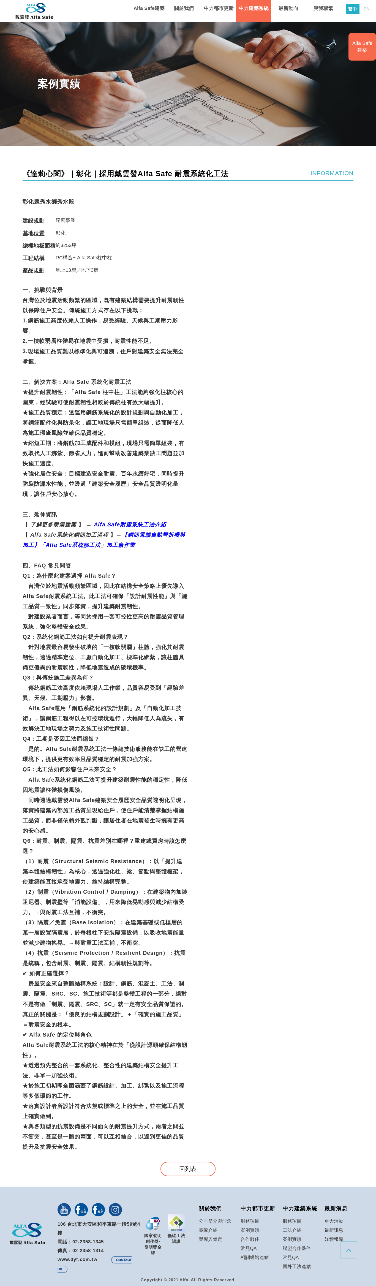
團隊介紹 (208, 1230)
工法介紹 (292, 1230)
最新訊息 (334, 1230)
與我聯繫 (323, 8)
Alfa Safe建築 (149, 8)
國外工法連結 (297, 1266)
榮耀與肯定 (210, 1239)
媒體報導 (334, 1239)
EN (366, 9)
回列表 (188, 1169)
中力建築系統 (254, 8)
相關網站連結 (255, 1257)
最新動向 (288, 8)
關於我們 (184, 8)
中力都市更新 (219, 8)
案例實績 (250, 1230)
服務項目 (250, 1221)
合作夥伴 (250, 1239)
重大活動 (334, 1221)
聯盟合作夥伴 (297, 1248)
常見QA (249, 1248)
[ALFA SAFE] (34, 11)
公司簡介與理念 (215, 1221)
